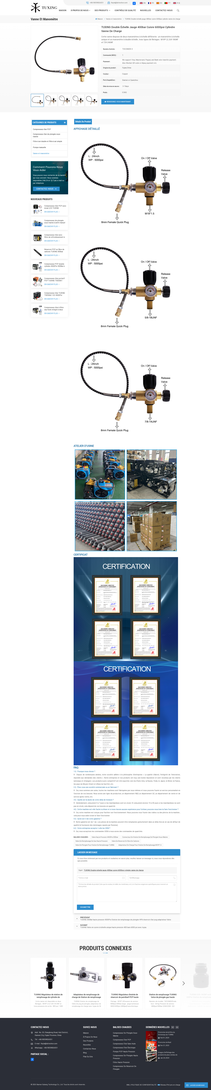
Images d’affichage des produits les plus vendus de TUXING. (167, 1054)
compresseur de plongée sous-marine (125, 1034)
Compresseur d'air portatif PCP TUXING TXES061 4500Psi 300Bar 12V (54, 279)
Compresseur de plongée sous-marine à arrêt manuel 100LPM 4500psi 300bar (54, 221)
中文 (178, 3)
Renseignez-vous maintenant (119, 102)
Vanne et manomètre (41, 153)
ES (161, 3)
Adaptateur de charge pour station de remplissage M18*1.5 (139, 845)
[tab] (83, 121)
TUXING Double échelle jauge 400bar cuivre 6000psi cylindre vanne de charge (114, 870)
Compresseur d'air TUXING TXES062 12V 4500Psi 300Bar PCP (54, 294)
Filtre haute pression (121, 1062)
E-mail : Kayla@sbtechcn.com (46, 1044)
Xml (128, 1085)
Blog (85, 1053)
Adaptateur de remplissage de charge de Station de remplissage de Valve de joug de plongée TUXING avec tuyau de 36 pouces (86, 996)
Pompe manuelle (39, 147)
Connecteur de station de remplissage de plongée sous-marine (145, 837)
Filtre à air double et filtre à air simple (47, 141)
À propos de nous (79, 10)
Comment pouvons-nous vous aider (48, 169)
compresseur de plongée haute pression (125, 1057)
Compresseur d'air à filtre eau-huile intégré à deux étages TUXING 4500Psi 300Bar (54, 308)
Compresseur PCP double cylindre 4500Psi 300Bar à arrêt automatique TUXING (54, 265)
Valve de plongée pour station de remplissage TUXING (94, 845)
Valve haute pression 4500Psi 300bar (105, 837)
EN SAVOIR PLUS (51, 212)
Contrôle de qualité (125, 10)
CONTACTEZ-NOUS (44, 189)
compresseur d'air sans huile (124, 1044)
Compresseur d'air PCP (42, 129)
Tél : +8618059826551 (43, 1039)
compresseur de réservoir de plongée (124, 1067)
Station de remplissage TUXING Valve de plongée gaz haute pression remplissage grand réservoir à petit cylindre (163, 996)
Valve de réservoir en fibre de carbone (125, 841)
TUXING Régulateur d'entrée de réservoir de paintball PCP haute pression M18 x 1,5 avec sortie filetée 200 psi (124, 996)
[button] (183, 983)
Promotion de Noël (164, 1042)
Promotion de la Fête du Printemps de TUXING (166, 1033)
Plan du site (88, 1057)
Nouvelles (145, 10)
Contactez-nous (164, 10)
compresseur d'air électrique (124, 1048)
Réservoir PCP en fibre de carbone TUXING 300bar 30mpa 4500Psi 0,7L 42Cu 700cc (54, 250)
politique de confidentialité (143, 1085)
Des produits (101, 10)
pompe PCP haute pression (124, 1052)
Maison (62, 10)
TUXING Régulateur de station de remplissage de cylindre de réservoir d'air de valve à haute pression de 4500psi (48, 996)
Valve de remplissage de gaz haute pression (91, 841)
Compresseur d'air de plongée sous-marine (47, 135)
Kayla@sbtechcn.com (119, 3)
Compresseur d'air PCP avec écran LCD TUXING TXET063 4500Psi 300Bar (55, 207)
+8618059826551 (97, 3)
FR (153, 3)
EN (144, 3)
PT (169, 3)
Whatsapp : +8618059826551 (46, 1048)
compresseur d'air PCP (122, 1040)
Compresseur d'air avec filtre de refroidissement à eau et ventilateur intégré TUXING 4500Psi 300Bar (54, 236)
